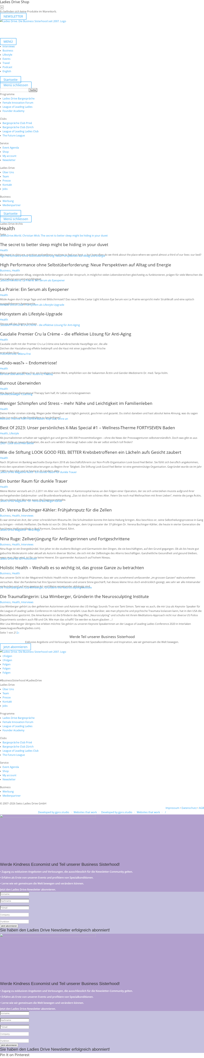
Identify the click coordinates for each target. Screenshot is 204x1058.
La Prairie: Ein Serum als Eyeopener (35, 289)
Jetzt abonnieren (15, 647)
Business (8, 50)
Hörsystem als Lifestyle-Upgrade (31, 314)
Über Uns (8, 172)
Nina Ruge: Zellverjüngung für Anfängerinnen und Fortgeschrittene (65, 539)
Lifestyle (7, 54)
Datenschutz (189, 808)
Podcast (7, 67)
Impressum (172, 808)
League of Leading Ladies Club (21, 131)
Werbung (8, 201)
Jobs (5, 189)
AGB (201, 808)
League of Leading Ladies (18, 107)
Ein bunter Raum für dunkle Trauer (34, 481)
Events (7, 59)
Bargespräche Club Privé (17, 123)
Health (4, 250)
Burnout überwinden (20, 383)
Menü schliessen (16, 85)
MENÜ (8, 41)
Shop (6, 151)
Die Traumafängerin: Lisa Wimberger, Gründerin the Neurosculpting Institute (74, 596)
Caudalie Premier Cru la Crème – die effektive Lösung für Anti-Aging (65, 334)
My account (9, 156)
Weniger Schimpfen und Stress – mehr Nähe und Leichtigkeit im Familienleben (76, 403)
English (7, 71)
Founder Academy (13, 111)
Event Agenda (11, 147)
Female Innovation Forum (18, 102)
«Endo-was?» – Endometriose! (28, 363)
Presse (7, 180)
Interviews (9, 46)
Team (6, 176)
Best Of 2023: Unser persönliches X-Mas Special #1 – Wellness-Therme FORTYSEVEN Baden (87, 427)
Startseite (11, 79)
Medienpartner (12, 205)
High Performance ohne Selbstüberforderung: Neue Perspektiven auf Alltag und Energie (85, 265)
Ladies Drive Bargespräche (19, 98)
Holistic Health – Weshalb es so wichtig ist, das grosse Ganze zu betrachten (72, 567)
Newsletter (9, 160)
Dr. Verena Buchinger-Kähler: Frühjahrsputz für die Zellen (56, 510)
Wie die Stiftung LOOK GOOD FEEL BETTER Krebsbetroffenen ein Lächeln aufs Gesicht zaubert (90, 452)
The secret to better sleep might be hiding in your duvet (54, 244)
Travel (6, 63)
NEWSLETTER (13, 16)
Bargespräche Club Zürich (18, 127)
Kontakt (7, 184)
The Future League (14, 135)
